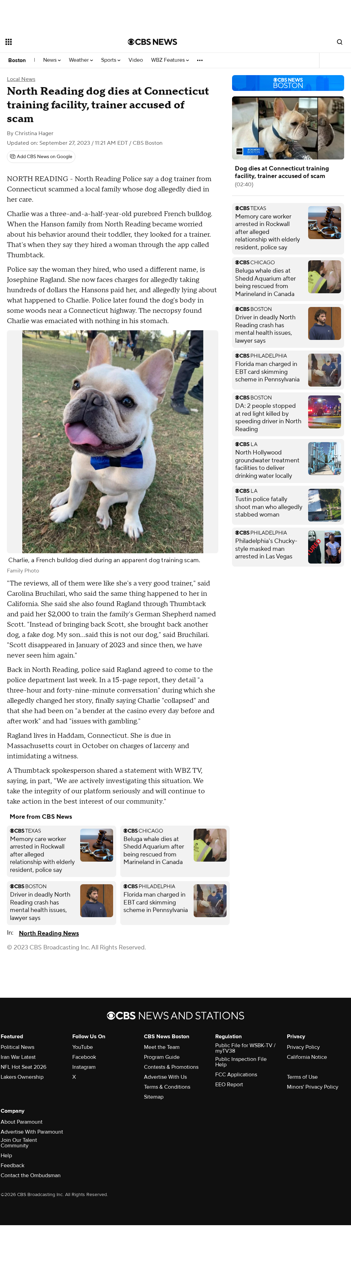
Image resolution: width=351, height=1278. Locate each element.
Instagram (84, 1067)
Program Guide (162, 1057)
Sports (109, 60)
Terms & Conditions (167, 1087)
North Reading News (49, 933)
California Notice (307, 1057)
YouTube (82, 1047)
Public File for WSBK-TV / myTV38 (245, 1048)
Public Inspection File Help (241, 1061)
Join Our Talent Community (19, 1142)
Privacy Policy (303, 1047)
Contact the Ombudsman (31, 1175)
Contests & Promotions (171, 1067)
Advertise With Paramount (32, 1132)
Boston (17, 60)
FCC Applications (236, 1074)
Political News (17, 1047)
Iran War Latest (18, 1057)
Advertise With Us (165, 1077)
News (50, 60)
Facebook (84, 1057)
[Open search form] (340, 42)
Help (6, 1155)
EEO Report (229, 1084)
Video (136, 60)
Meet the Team (162, 1047)
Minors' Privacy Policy (312, 1087)
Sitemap (154, 1097)
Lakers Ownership (22, 1077)
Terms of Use (302, 1077)
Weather (79, 60)
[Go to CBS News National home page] (152, 41)
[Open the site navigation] (54, 42)
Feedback (12, 1165)
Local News (21, 79)
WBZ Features (168, 60)
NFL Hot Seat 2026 (23, 1067)
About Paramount (22, 1122)
